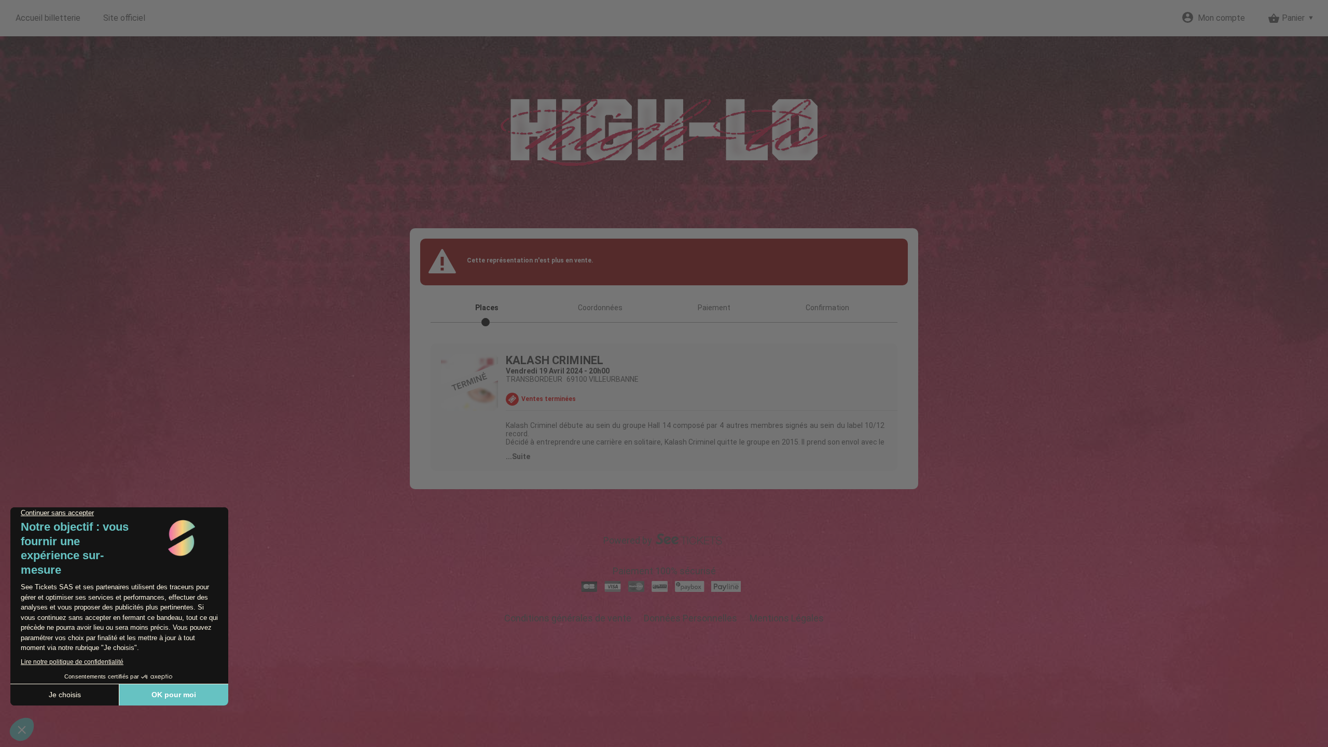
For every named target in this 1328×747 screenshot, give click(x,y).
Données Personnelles (690, 618)
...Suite (518, 456)
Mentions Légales (787, 618)
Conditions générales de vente (567, 618)
